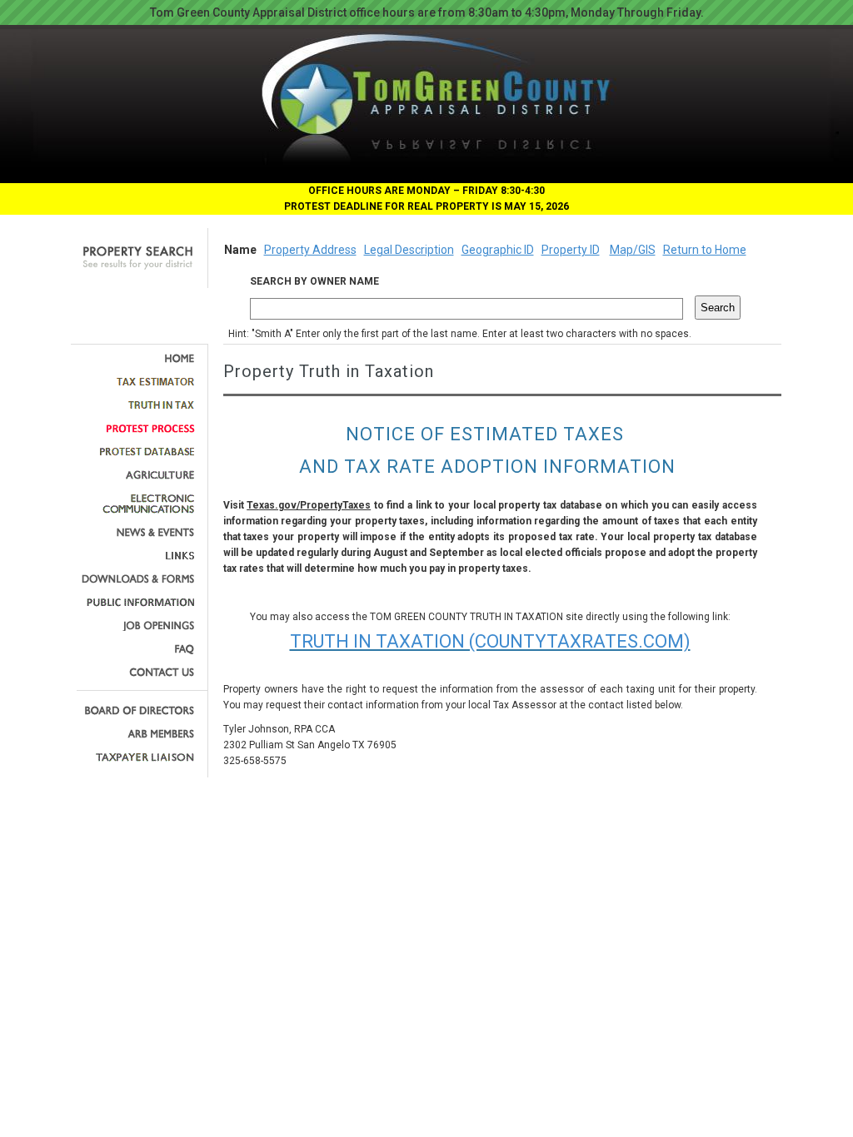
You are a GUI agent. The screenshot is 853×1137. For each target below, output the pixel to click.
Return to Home (704, 249)
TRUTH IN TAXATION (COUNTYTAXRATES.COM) (490, 641)
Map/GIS (633, 249)
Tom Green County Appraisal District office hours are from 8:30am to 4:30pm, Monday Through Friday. (427, 12)
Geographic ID (497, 249)
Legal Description (409, 249)
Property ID (570, 249)
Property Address (310, 249)
